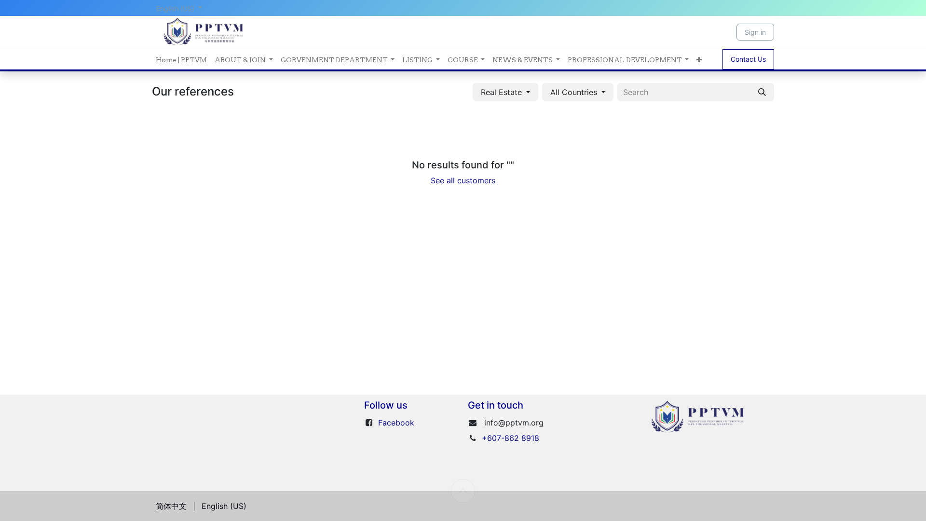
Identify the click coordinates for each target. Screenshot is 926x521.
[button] (505, 92)
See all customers (463, 180)
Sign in (755, 32)
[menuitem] (181, 59)
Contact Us (748, 59)
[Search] (762, 92)
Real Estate (501, 92)
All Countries (573, 92)
